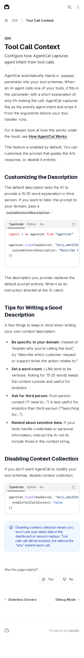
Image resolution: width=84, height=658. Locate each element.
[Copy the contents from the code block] (74, 224)
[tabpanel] (42, 247)
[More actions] (78, 7)
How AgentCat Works (48, 136)
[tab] (16, 224)
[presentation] (42, 247)
